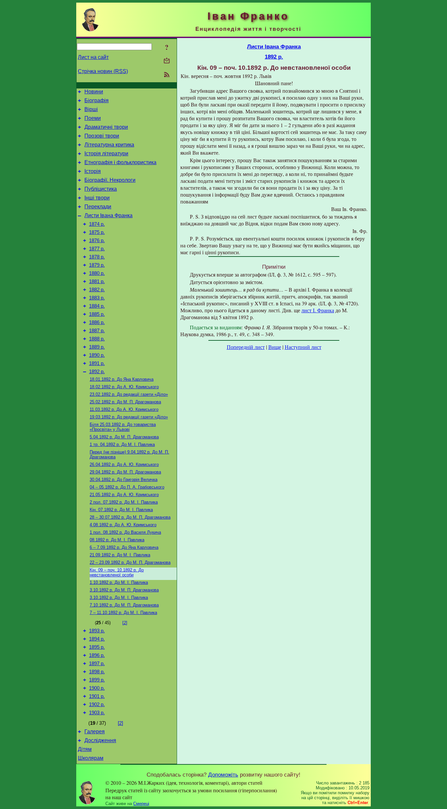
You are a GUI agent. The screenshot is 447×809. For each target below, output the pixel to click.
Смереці (141, 803)
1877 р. (97, 248)
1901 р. (97, 696)
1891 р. (97, 363)
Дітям (85, 749)
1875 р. (97, 232)
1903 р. (97, 712)
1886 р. (97, 322)
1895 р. (97, 647)
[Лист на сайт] (166, 61)
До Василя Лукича (125, 532)
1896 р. (97, 655)
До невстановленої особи (117, 572)
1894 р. (97, 639)
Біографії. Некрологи (109, 180)
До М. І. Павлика (122, 444)
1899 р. (97, 680)
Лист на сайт (93, 57)
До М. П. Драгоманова (125, 401)
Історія (92, 171)
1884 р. (97, 306)
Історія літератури (106, 153)
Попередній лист (246, 346)
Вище (274, 346)
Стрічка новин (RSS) (103, 71)
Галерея (94, 731)
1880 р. (97, 273)
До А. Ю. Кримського (124, 386)
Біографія (96, 100)
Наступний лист (303, 346)
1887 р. (97, 330)
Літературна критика (109, 144)
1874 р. (97, 224)
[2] (124, 622)
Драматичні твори (106, 127)
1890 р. (97, 355)
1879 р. (97, 265)
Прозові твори (101, 136)
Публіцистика (100, 189)
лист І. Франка (317, 310)
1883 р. (97, 297)
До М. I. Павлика (123, 612)
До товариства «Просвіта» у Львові (123, 427)
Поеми (92, 118)
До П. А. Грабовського (127, 487)
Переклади (97, 206)
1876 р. (97, 240)
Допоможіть (223, 774)
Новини (93, 91)
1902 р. (97, 704)
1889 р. (97, 347)
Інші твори (97, 198)
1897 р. (97, 663)
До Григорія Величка (123, 479)
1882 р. (97, 289)
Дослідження (100, 740)
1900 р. (97, 688)
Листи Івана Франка (108, 215)
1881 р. (97, 281)
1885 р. (97, 314)
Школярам (90, 758)
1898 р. (97, 671)
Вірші (91, 109)
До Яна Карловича (121, 379)
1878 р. (97, 257)
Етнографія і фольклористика (120, 162)
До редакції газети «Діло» (129, 394)
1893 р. (97, 630)
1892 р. (97, 371)
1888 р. (97, 338)
